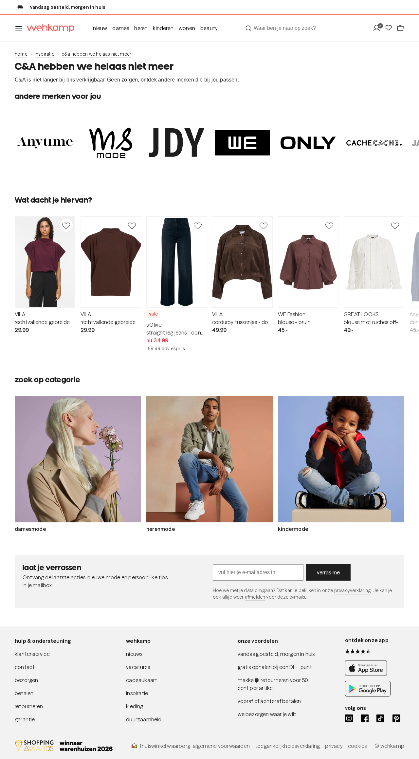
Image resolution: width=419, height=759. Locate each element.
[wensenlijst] (390, 28)
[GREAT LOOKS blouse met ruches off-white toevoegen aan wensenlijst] (395, 225)
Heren (141, 28)
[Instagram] (349, 718)
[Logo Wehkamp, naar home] (48, 28)
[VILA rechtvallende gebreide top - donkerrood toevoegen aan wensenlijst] (66, 225)
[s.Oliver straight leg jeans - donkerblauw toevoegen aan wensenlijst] (197, 225)
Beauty (209, 28)
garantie (25, 719)
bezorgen (26, 680)
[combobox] (305, 28)
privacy (333, 746)
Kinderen (163, 28)
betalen (24, 693)
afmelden (255, 597)
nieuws (134, 654)
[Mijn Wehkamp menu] (379, 28)
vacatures (138, 667)
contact (25, 667)
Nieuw (100, 28)
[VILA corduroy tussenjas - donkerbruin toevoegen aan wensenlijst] (263, 225)
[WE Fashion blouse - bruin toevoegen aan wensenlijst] (329, 225)
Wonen (187, 28)
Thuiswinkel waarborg (164, 746)
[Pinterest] (396, 718)
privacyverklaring (352, 590)
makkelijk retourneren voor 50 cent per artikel (273, 684)
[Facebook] (365, 718)
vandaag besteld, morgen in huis (276, 654)
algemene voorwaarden (221, 746)
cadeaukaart (141, 680)
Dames (120, 28)
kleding (134, 706)
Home (21, 54)
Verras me (328, 572)
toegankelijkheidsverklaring (287, 746)
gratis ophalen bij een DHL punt (275, 667)
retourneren (29, 706)
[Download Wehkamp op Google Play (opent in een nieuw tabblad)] (368, 694)
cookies (357, 746)
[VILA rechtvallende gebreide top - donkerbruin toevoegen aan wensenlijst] (131, 225)
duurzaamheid (143, 719)
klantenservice (32, 654)
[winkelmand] (400, 28)
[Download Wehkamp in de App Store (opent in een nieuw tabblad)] (368, 674)
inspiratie (44, 54)
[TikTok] (380, 718)
